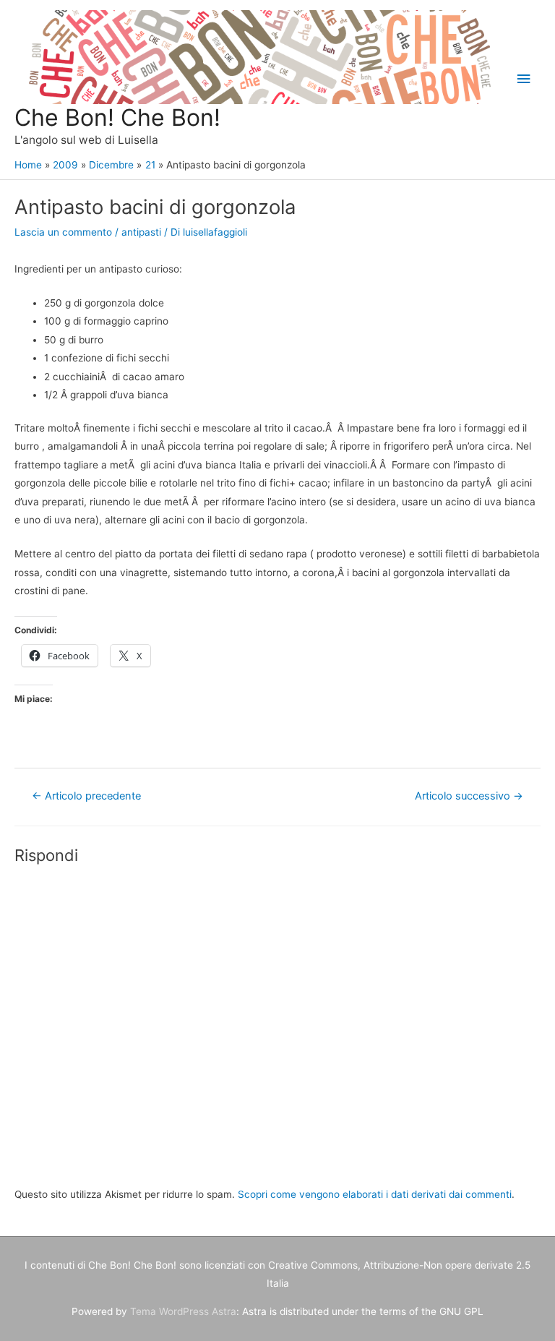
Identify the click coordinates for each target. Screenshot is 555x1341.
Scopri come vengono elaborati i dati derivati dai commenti (375, 1194)
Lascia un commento (63, 232)
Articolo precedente (86, 795)
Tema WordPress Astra (183, 1311)
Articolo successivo (469, 795)
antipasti (141, 232)
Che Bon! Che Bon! (117, 117)
